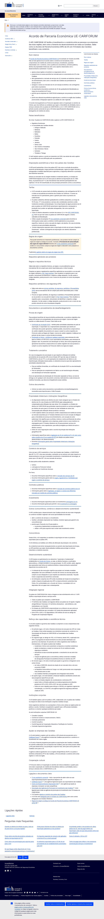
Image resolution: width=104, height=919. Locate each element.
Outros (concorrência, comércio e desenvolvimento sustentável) (90, 91)
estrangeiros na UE (71, 501)
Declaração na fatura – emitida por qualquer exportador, (48, 337)
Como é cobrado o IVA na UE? (78, 836)
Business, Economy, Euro (60, 879)
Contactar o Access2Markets (61, 866)
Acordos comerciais (41, 15)
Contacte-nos (44, 892)
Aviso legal (68, 895)
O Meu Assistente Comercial (13, 15)
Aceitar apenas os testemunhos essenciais (79, 904)
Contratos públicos (89, 83)
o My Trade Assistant (47, 273)
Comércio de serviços (90, 80)
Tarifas (86, 60)
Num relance (87, 57)
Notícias (32, 816)
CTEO (87, 15)
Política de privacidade (57, 895)
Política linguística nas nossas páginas (31, 895)
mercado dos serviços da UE (65, 476)
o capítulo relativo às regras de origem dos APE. (49, 252)
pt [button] (61, 6)
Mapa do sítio (81, 869)
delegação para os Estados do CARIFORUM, (54, 796)
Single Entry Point (55, 15)
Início (23, 15)
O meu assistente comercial (65, 243)
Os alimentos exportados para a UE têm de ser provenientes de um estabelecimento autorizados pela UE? (51, 844)
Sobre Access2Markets (83, 866)
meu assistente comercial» (58, 219)
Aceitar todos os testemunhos (55, 904)
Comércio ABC (30, 15)
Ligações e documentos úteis (90, 97)
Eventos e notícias (76, 15)
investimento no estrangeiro (68, 504)
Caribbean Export (34, 737)
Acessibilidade (76, 895)
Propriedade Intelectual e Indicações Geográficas (91, 76)
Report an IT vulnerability (12, 895)
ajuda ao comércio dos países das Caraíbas (52, 794)
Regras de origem (88, 62)
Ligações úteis (10, 816)
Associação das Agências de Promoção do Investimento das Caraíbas (52, 788)
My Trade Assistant (63, 297)
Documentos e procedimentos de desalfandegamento (89, 71)
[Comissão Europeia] (16, 4)
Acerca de (94, 15)
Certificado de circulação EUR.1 (41, 324)
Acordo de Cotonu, (45, 561)
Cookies (46, 895)
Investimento (87, 85)
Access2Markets (9, 863)
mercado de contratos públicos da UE (68, 488)
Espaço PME (67, 15)
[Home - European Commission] (15, 889)
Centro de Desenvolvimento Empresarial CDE (45, 784)
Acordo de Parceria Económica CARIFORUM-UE (44, 59)
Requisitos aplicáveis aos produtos (90, 66)
